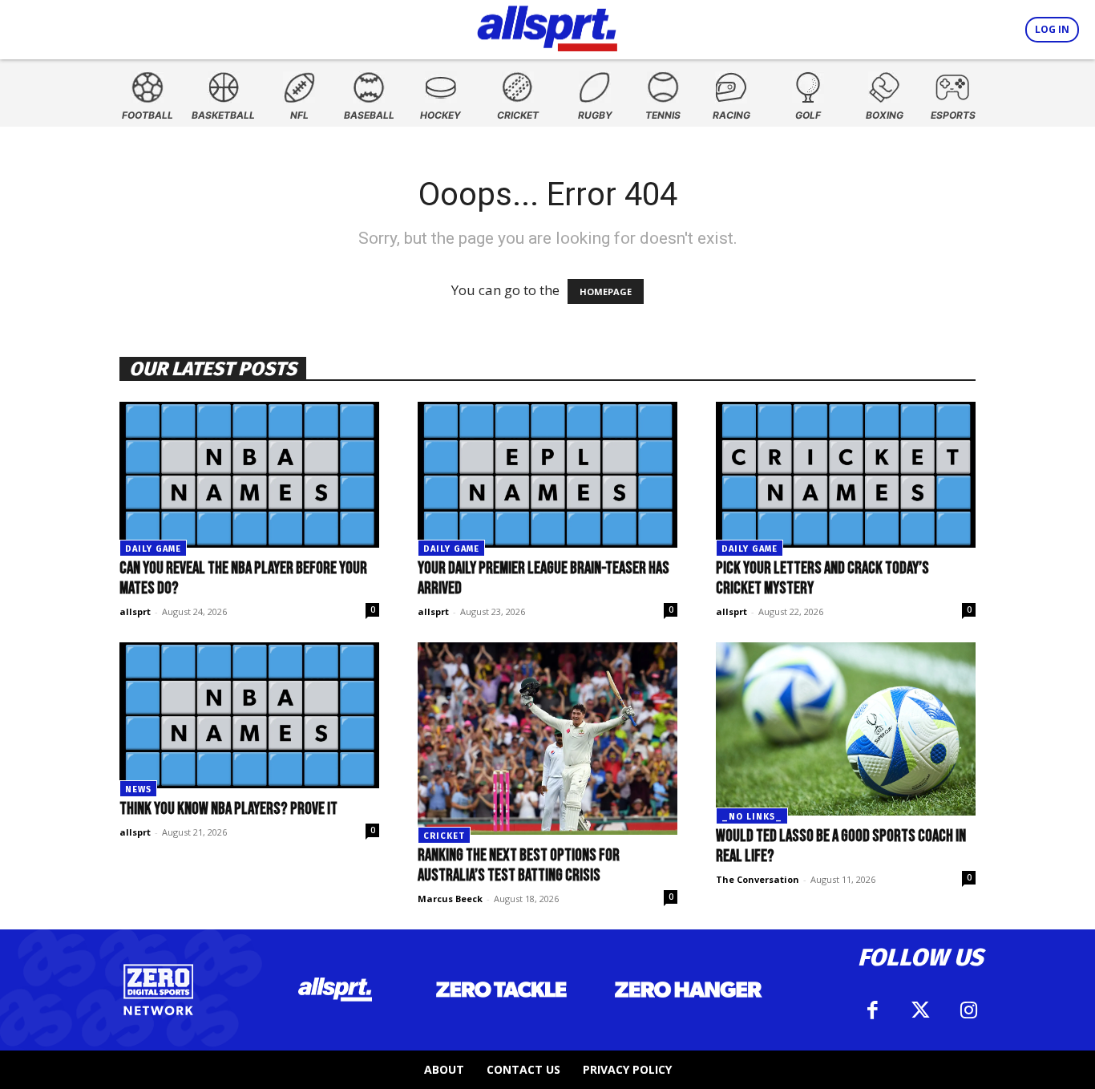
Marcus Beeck (450, 899)
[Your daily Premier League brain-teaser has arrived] (547, 475)
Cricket (444, 836)
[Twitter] (920, 1010)
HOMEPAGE (606, 291)
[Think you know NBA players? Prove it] (249, 715)
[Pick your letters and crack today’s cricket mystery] (846, 475)
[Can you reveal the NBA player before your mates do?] (249, 475)
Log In (1052, 29)
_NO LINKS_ (751, 817)
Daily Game (153, 549)
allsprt (135, 611)
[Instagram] (968, 1010)
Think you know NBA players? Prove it (228, 809)
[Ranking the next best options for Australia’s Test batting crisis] (547, 738)
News (138, 789)
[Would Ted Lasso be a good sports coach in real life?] (846, 729)
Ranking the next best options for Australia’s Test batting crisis (519, 865)
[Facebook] (872, 1010)
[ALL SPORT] (547, 25)
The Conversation (757, 879)
